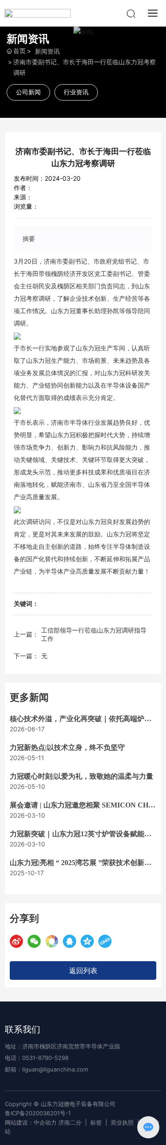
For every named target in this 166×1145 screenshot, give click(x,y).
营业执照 (122, 1122)
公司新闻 (28, 92)
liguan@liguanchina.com (55, 1069)
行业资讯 (76, 92)
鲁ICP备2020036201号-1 (38, 1113)
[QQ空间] (87, 941)
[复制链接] (105, 941)
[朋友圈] (51, 941)
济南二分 (69, 1122)
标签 (96, 1122)
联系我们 (22, 1029)
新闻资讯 (47, 51)
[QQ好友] (69, 941)
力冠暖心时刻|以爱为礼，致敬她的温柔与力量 (81, 776)
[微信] (34, 941)
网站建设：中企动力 (31, 1122)
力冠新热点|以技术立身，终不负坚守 (67, 747)
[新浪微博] (16, 941)
